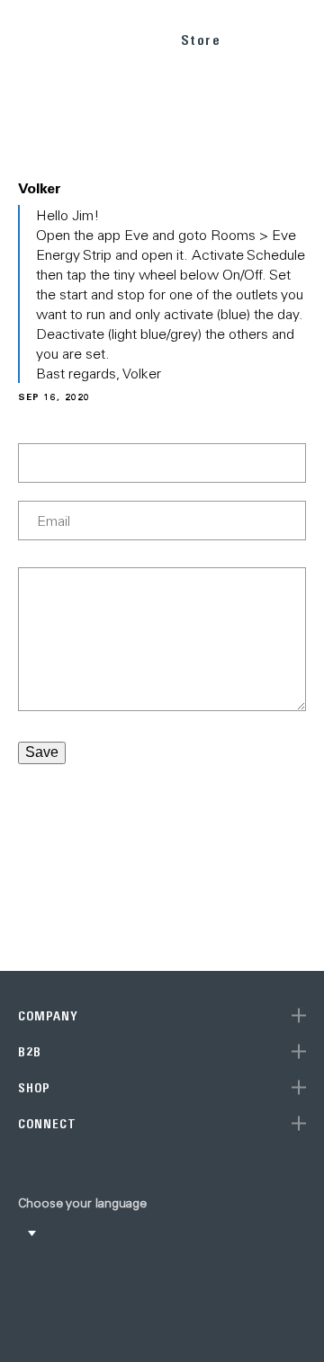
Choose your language (82, 1203)
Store (201, 40)
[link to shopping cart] (258, 37)
